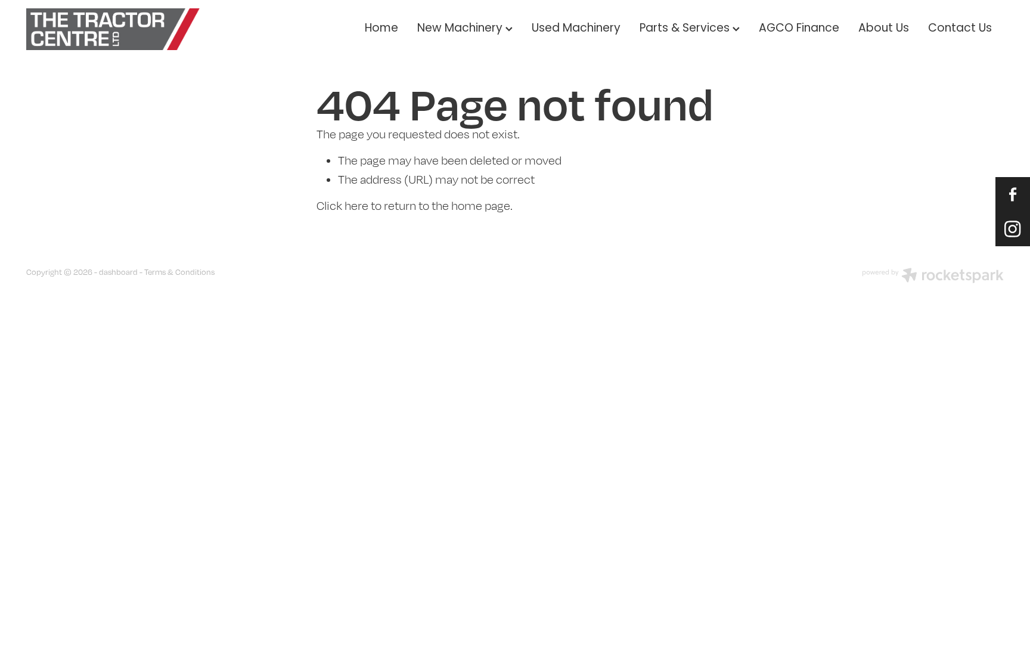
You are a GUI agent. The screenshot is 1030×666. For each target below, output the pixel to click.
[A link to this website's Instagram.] (1012, 229)
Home (381, 29)
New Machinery (461, 29)
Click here (342, 205)
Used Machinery (576, 29)
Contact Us (960, 29)
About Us (883, 29)
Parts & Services (686, 29)
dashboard (118, 272)
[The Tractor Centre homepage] (124, 29)
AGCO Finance (799, 29)
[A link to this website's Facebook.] (1012, 194)
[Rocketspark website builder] (933, 276)
